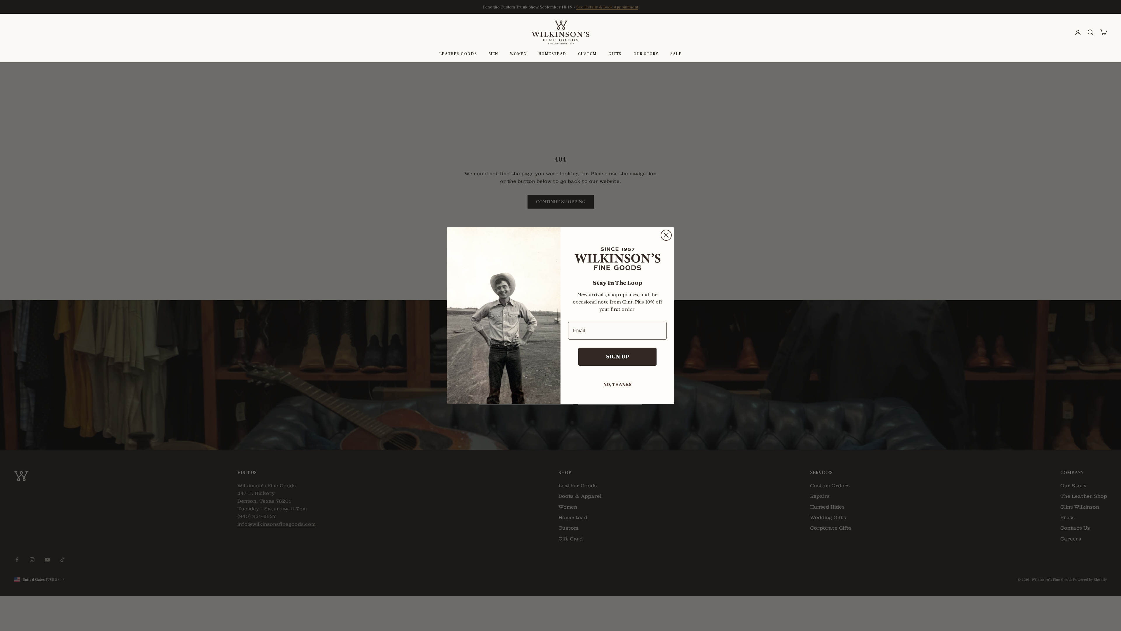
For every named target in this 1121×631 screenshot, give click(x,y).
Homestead (552, 53)
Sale (676, 53)
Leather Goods (458, 53)
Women (518, 53)
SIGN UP (617, 356)
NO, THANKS (617, 384)
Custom (587, 53)
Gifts (615, 53)
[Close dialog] (666, 235)
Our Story (646, 53)
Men (493, 53)
